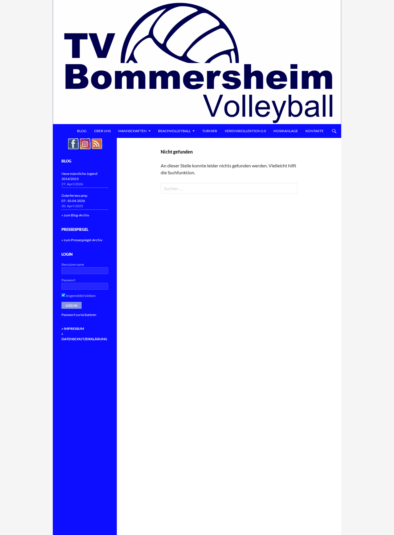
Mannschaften (132, 131)
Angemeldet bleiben (80, 295)
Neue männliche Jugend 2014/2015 (79, 176)
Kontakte (314, 131)
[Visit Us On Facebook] (73, 143)
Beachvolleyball (174, 131)
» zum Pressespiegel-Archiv (81, 240)
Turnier (209, 131)
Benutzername (72, 264)
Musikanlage (285, 131)
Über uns (102, 131)
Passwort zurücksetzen (78, 315)
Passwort (68, 280)
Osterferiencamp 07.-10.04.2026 (74, 198)
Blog (82, 131)
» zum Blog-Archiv (75, 215)
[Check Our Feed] (97, 143)
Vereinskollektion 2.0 (245, 131)
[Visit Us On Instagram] (85, 143)
